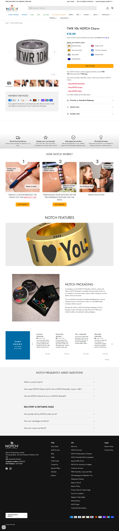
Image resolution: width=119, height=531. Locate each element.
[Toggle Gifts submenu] (80, 15)
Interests (86, 15)
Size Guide (70, 1)
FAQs (52, 457)
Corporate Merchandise (78, 508)
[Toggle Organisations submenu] (69, 18)
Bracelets (24, 15)
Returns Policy (75, 486)
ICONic (71, 15)
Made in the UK (76, 483)
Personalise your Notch (59, 15)
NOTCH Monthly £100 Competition (82, 457)
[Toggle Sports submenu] (98, 15)
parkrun (53, 475)
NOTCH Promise (76, 450)
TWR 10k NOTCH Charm (16, 23)
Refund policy (75, 501)
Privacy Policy (109, 450)
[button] (112, 8)
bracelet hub (30, 197)
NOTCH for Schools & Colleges (81, 464)
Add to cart (90, 66)
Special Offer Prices (77, 461)
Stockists (53, 472)
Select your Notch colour (76, 43)
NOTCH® (12, 524)
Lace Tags (46, 15)
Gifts (77, 15)
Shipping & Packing (77, 479)
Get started (22, 204)
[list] (32, 52)
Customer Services (77, 468)
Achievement (105, 15)
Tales (38, 15)
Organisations (64, 18)
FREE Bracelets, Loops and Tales (81, 472)
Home (7, 23)
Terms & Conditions (77, 493)
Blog (52, 454)
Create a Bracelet (13, 15)
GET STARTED (59, 204)
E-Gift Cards (55, 461)
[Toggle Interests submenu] (90, 15)
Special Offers (55, 468)
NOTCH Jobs (75, 504)
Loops (32, 15)
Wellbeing (52, 18)
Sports (95, 15)
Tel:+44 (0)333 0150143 (85, 1)
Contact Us (54, 464)
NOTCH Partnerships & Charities (81, 454)
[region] (72, 344)
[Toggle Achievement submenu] (111, 15)
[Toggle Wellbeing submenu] (57, 18)
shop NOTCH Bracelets (76, 84)
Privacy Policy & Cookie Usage (80, 490)
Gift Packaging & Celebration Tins (82, 475)
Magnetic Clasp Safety (78, 497)
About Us (74, 446)
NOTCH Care (55, 450)
